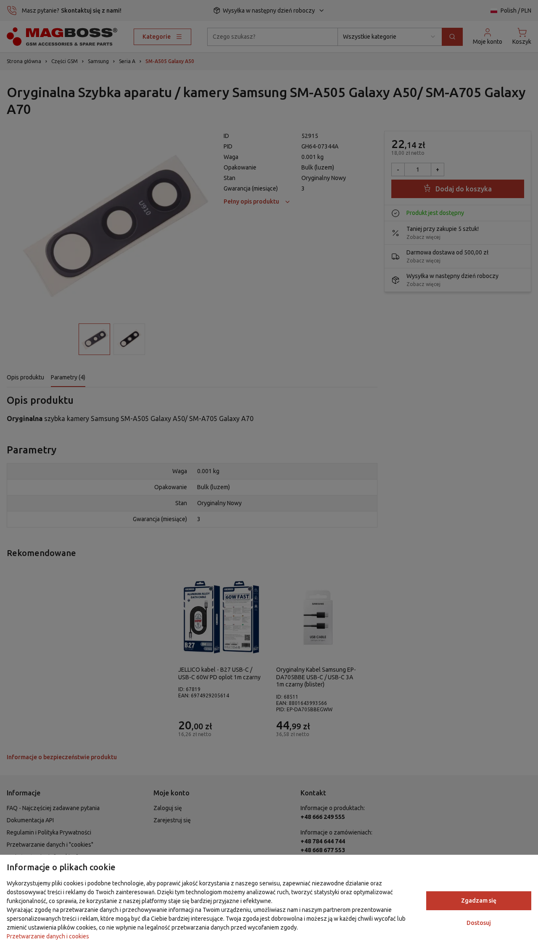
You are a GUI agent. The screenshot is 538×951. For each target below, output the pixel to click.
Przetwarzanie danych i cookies (48, 936)
